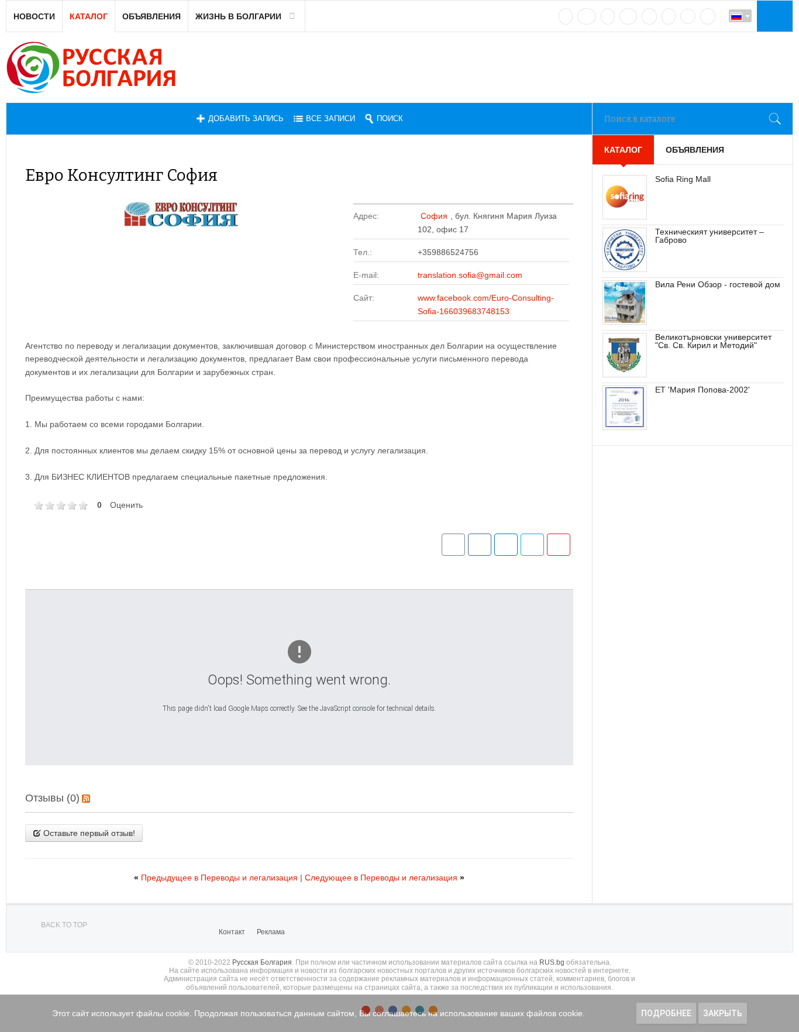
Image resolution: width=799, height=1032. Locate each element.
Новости (34, 16)
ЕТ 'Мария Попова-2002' (702, 390)
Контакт (232, 932)
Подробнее (666, 1013)
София (434, 216)
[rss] (708, 16)
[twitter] (607, 16)
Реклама (271, 932)
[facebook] (586, 16)
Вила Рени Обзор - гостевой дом (717, 284)
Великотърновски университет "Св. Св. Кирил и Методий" (713, 341)
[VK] (565, 16)
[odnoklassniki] (628, 16)
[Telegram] (668, 16)
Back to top (64, 925)
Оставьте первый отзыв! (88, 833)
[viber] (688, 16)
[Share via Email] (453, 545)
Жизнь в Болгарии (238, 16)
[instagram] (649, 16)
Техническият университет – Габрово (709, 236)
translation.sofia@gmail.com (470, 275)
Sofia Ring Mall (683, 179)
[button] (773, 15)
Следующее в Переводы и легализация (384, 877)
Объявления (151, 16)
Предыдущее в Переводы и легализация (217, 877)
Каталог (89, 16)
